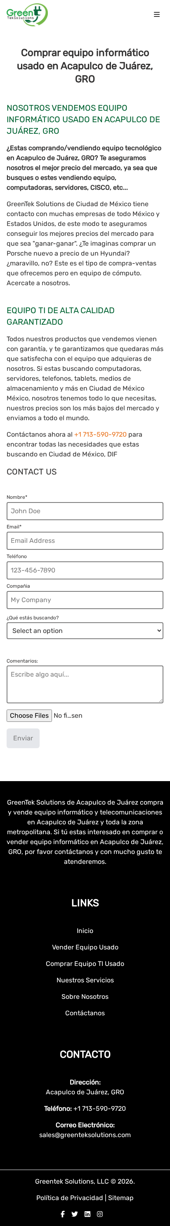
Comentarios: (22, 661)
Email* (14, 527)
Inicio (85, 931)
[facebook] (63, 1214)
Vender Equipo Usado (85, 947)
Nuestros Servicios (85, 980)
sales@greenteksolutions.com (85, 1135)
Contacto (85, 1054)
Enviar (23, 738)
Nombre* (17, 497)
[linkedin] (87, 1214)
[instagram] (100, 1214)
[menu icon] (156, 15)
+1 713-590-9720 (101, 434)
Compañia (18, 586)
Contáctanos (85, 1013)
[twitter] (74, 1214)
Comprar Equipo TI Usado (85, 964)
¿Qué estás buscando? (33, 618)
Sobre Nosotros (85, 996)
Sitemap (121, 1198)
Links (85, 903)
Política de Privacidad (70, 1198)
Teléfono (17, 556)
